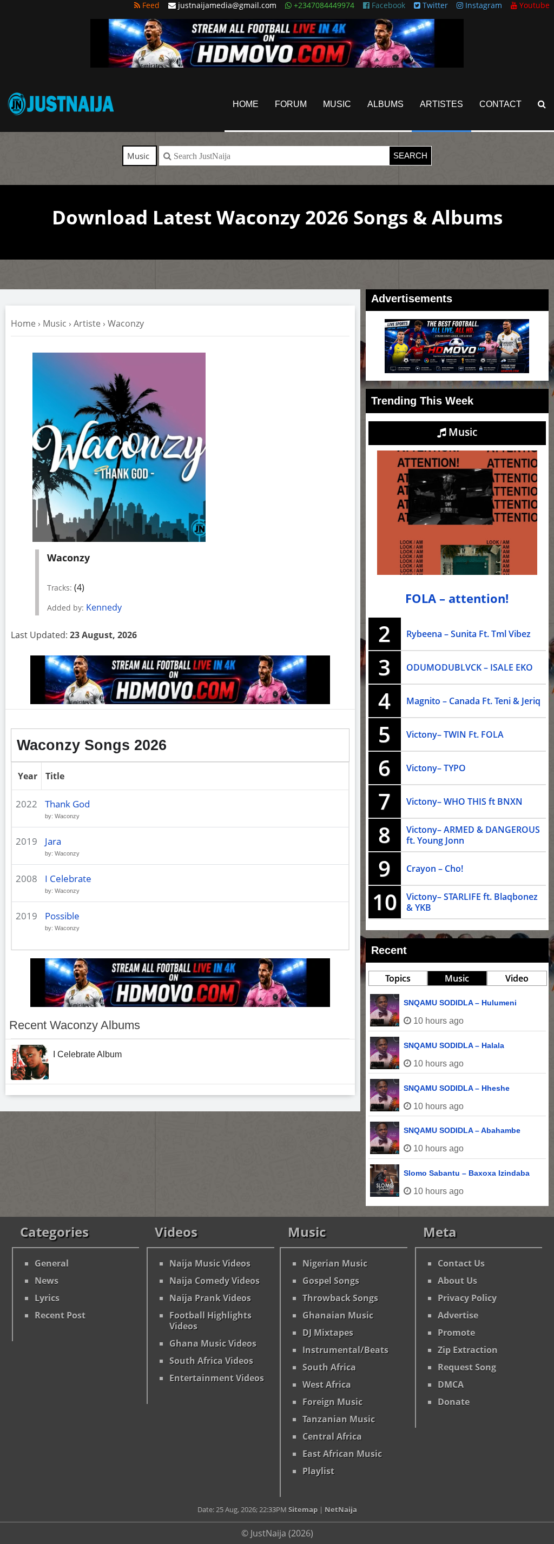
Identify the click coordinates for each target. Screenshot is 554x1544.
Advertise (458, 1315)
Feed (150, 5)
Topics (398, 978)
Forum (291, 104)
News (46, 1281)
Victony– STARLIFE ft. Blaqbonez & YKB (472, 902)
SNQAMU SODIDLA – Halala (454, 1045)
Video (517, 978)
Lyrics (47, 1298)
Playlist (318, 1471)
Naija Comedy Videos (214, 1281)
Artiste (87, 323)
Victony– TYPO (436, 768)
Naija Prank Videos (210, 1298)
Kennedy (104, 607)
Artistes (441, 104)
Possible (62, 916)
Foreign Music (332, 1402)
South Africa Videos (211, 1361)
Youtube (533, 5)
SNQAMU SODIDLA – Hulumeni (460, 1002)
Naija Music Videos (209, 1263)
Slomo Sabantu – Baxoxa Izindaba (467, 1173)
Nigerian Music (334, 1263)
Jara (53, 841)
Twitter (434, 5)
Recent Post (60, 1315)
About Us (457, 1281)
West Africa (326, 1384)
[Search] (542, 104)
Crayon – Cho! (434, 868)
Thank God (67, 804)
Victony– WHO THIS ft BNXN (464, 801)
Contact (500, 104)
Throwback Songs (340, 1298)
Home (246, 104)
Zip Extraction (468, 1350)
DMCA (451, 1384)
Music (337, 104)
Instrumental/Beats (345, 1350)
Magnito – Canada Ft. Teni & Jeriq (473, 701)
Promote (456, 1332)
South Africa (329, 1367)
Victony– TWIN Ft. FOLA (455, 734)
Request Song (467, 1367)
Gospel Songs (330, 1281)
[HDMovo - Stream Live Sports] (277, 64)
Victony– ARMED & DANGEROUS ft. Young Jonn (473, 835)
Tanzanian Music (338, 1419)
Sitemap (303, 1509)
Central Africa (332, 1436)
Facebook (387, 5)
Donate (454, 1402)
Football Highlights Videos (210, 1320)
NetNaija (341, 1509)
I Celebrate (68, 878)
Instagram (482, 5)
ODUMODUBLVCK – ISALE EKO (469, 667)
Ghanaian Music (337, 1315)
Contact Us (461, 1263)
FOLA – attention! (457, 598)
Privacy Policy (467, 1298)
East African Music (342, 1454)
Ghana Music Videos (212, 1343)
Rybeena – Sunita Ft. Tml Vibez (468, 634)
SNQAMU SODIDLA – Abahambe (462, 1130)
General (52, 1263)
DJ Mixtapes (327, 1332)
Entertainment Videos (216, 1378)
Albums (385, 104)
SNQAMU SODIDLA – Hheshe (457, 1088)
